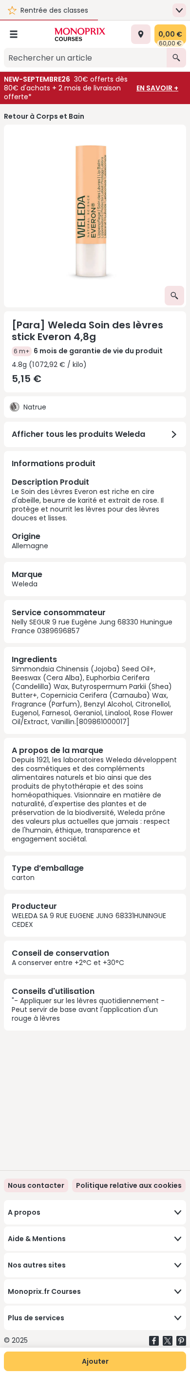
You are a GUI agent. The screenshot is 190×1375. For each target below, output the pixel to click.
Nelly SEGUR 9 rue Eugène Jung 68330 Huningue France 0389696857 (92, 626)
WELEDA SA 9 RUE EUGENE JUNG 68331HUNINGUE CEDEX (89, 920)
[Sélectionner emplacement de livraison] (141, 34)
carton (23, 877)
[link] (129, 1185)
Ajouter (95, 1361)
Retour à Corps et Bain (44, 116)
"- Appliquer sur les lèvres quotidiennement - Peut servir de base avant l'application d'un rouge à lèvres (88, 1009)
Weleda (25, 584)
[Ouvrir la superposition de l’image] (174, 295)
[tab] (95, 216)
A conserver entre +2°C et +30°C (68, 962)
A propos (24, 1212)
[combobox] (85, 57)
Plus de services (36, 1318)
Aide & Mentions (37, 1239)
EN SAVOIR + (157, 88)
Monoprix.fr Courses (44, 1291)
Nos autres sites (37, 1265)
